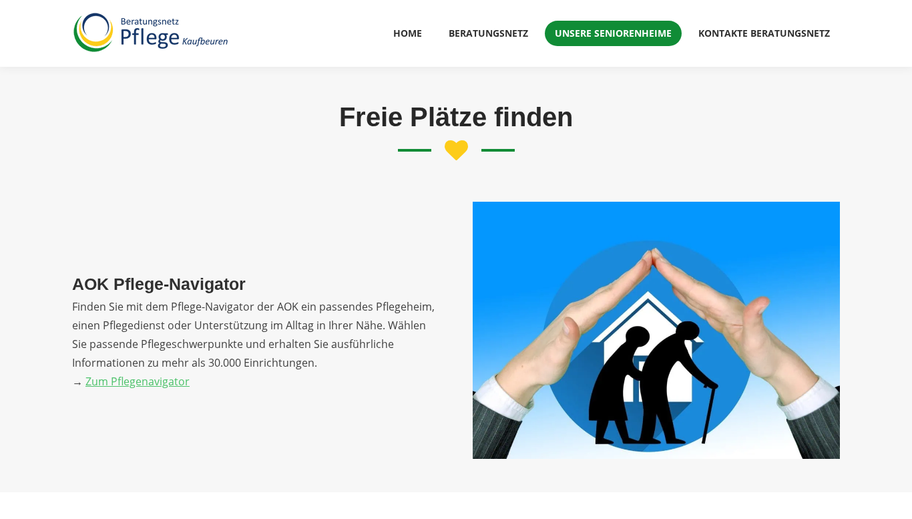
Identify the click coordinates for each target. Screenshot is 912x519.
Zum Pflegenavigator (137, 381)
